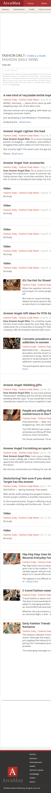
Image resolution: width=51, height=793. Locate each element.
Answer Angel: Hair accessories (23, 163)
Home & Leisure (36, 770)
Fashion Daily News (29, 99)
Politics (33, 778)
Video (7, 188)
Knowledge (34, 774)
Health (31, 9)
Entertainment (19, 9)
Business (5, 9)
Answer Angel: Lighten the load (24, 131)
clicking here (16, 84)
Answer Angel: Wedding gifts (22, 385)
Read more (25, 121)
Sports (32, 782)
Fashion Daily (10, 99)
